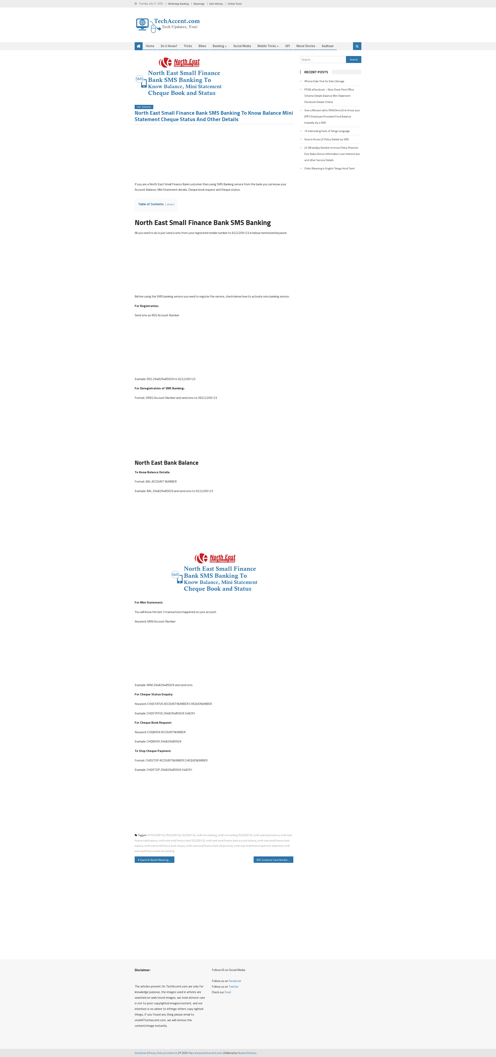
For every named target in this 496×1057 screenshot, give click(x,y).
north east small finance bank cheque (164, 846)
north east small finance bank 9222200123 (182, 840)
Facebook (235, 981)
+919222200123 (155, 835)
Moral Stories (305, 45)
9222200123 (188, 835)
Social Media (242, 45)
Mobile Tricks (266, 45)
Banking (218, 45)
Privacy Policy (156, 1053)
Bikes (202, 45)
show (170, 204)
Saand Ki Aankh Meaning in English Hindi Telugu (157, 860)
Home (150, 45)
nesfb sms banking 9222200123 (235, 835)
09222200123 (173, 835)
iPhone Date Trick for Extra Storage (324, 81)
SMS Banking (144, 107)
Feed (228, 992)
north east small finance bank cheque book (209, 846)
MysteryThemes (247, 1053)
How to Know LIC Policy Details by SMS (326, 139)
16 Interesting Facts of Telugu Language (327, 131)
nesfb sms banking (206, 835)
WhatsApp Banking (178, 4)
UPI (287, 45)
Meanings (199, 4)
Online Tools (235, 4)
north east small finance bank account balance (231, 840)
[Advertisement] (214, 154)
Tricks (188, 45)
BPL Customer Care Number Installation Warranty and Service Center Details (275, 860)
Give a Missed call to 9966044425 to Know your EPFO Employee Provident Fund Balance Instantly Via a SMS (332, 116)
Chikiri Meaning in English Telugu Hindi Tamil (329, 168)
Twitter (234, 986)
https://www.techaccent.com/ (205, 1053)
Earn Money (216, 4)
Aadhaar (328, 45)
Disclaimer (141, 1053)
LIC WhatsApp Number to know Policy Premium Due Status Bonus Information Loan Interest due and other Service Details (332, 154)
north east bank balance (266, 835)
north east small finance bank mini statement (258, 846)
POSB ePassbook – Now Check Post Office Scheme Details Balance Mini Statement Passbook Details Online (329, 95)
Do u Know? (169, 45)
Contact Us (171, 1053)
